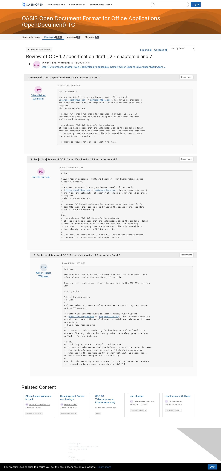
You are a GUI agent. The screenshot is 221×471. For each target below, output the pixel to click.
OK (213, 467)
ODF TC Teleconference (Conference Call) (105, 399)
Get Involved (118, 443)
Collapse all (160, 49)
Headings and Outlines (177, 396)
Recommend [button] (186, 77)
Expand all (146, 49)
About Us (159, 443)
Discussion (52, 37)
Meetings (73, 37)
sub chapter (137, 396)
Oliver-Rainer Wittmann (39, 404)
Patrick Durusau (41, 177)
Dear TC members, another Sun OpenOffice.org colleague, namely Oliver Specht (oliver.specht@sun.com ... (103, 66)
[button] (77, 4)
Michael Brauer (70, 404)
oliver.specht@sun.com (72, 100)
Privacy (159, 446)
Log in (196, 4)
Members (91, 37)
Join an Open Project (122, 448)
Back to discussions (40, 49)
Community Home (31, 37)
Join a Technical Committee (125, 452)
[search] (154, 4)
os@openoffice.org (100, 100)
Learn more (104, 466)
